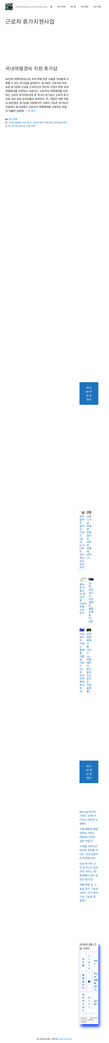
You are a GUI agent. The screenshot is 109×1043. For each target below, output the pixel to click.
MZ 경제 (61, 6)
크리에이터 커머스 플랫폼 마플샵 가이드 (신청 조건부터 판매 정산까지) (81, 662)
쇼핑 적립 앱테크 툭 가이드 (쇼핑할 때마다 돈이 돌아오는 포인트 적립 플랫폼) (89, 662)
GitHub (83, 1022)
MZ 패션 (84, 6)
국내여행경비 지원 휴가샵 (31, 68)
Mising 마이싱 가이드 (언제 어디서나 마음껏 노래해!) (88, 817)
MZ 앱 (73, 6)
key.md (84, 1018)
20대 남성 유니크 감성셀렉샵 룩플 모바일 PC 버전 (91, 602)
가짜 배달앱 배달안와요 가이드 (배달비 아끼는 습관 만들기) (88, 835)
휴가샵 (15, 125)
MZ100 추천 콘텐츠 (89, 393)
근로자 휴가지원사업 (43, 122)
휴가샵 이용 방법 (27, 125)
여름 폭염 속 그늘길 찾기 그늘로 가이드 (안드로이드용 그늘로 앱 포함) (88, 892)
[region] (88, 983)
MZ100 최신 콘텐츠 (89, 772)
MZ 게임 (97, 6)
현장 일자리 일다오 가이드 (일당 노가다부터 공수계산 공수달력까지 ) (81, 543)
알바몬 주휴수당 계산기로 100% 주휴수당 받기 (82, 598)
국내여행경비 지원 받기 (20, 122)
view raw (93, 1018)
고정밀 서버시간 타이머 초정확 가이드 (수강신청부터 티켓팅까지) (88, 852)
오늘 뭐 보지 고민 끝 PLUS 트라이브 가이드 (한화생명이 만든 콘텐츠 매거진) (88, 871)
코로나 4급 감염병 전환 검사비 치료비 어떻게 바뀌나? (89, 536)
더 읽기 (32, 111)
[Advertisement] (37, 46)
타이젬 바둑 (89, 962)
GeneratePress (65, 1038)
